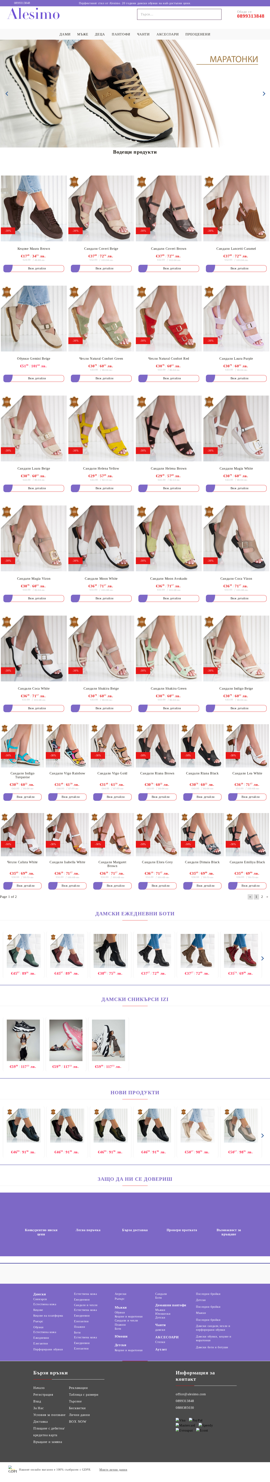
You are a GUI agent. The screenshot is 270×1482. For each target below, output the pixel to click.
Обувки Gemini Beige (33, 358)
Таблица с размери (84, 1394)
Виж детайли (37, 268)
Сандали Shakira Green (168, 688)
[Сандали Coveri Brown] (169, 208)
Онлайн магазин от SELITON (237, 1469)
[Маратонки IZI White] (108, 1041)
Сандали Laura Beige (34, 468)
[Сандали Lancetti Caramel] (236, 208)
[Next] (263, 94)
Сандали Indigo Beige (236, 688)
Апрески (121, 1294)
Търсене (75, 1401)
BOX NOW (77, 1421)
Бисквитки (77, 1408)
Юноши (121, 1336)
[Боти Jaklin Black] (154, 951)
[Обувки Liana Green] (111, 1126)
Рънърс (38, 1321)
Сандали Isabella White (67, 862)
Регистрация (43, 1394)
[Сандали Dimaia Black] (202, 835)
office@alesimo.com (191, 1394)
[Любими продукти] (250, 3)
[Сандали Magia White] (236, 428)
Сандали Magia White (236, 468)
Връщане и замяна (47, 1442)
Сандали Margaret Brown (112, 864)
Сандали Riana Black (202, 773)
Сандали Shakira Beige (101, 688)
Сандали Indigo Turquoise (23, 775)
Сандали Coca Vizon (236, 578)
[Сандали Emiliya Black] (247, 835)
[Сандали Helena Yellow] (101, 428)
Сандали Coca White (34, 688)
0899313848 (22, 3)
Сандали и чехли (85, 1305)
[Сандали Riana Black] (202, 746)
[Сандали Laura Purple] (236, 318)
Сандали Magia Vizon (34, 578)
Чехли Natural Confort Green (101, 358)
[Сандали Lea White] (247, 746)
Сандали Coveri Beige (101, 248)
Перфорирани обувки (48, 1349)
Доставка (40, 1421)
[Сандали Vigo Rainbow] (67, 746)
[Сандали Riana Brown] (157, 746)
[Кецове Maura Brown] (34, 208)
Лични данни (79, 1415)
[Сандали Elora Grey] (157, 835)
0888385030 (185, 1407)
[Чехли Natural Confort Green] (101, 318)
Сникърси (40, 1299)
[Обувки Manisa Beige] (198, 1126)
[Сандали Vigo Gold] (112, 746)
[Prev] (6, 94)
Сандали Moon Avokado (168, 578)
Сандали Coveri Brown (168, 248)
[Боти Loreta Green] (24, 951)
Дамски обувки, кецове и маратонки (213, 1338)
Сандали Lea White (247, 773)
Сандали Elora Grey (157, 862)
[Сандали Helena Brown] (169, 428)
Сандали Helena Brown (169, 468)
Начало (39, 1388)
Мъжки (121, 1307)
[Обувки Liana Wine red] (67, 1126)
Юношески (162, 1313)
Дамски (39, 1294)
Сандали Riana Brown (157, 773)
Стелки (160, 1342)
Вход (37, 1401)
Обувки (38, 1327)
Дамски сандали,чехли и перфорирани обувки (213, 1327)
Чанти (160, 1325)
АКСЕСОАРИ (166, 1337)
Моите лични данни (113, 1469)
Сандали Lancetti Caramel (236, 248)
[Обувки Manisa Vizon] (241, 1126)
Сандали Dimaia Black (202, 862)
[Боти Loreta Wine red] (67, 951)
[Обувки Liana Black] (154, 1126)
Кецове (38, 1310)
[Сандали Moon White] (101, 538)
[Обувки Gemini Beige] (34, 318)
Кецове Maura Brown (34, 248)
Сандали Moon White (101, 578)
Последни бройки (208, 1294)
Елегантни (40, 1343)
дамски (160, 1329)
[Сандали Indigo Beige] (236, 648)
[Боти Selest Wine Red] (241, 951)
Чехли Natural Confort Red (168, 358)
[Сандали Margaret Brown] (112, 835)
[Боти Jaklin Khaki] (198, 951)
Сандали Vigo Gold (112, 773)
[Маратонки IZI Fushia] (65, 1041)
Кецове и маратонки (129, 1316)
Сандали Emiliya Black (247, 862)
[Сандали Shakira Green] (169, 648)
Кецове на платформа (48, 1315)
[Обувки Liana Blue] (24, 1126)
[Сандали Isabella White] (67, 835)
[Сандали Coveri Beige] (101, 208)
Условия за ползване (49, 1415)
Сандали (161, 1294)
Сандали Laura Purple (236, 358)
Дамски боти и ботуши (212, 1347)
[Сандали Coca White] (34, 648)
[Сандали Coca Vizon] (236, 538)
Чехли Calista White (22, 862)
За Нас (38, 1408)
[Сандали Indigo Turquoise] (22, 746)
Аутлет (161, 1349)
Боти (77, 1332)
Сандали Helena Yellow (101, 468)
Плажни (79, 1326)
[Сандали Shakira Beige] (101, 648)
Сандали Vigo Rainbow (67, 773)
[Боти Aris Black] (111, 951)
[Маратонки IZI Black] (23, 1041)
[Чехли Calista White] (22, 835)
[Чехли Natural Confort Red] (169, 318)
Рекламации (78, 1388)
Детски (120, 1345)
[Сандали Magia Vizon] (34, 538)
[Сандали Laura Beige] (34, 428)
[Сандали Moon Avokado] (169, 538)
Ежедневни (41, 1337)
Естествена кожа (44, 1304)
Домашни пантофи (170, 1305)
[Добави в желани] (60, 178)
